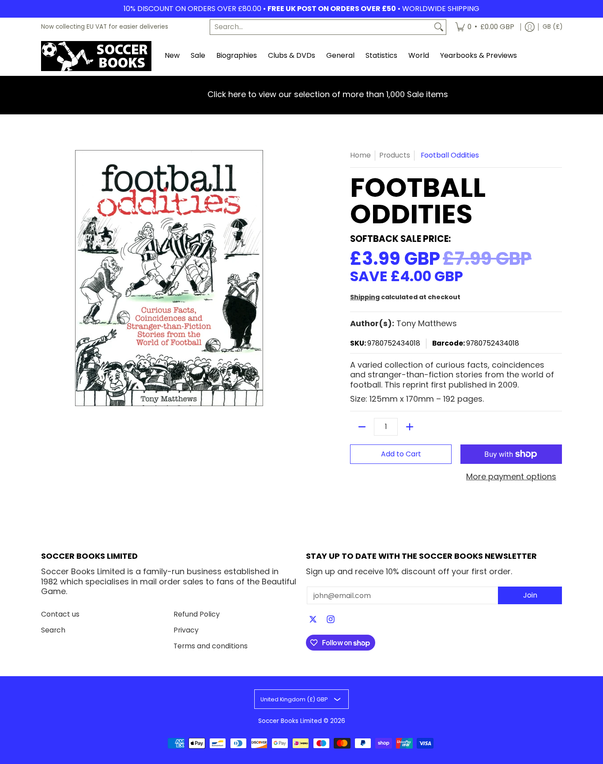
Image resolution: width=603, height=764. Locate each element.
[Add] (410, 427)
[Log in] (530, 27)
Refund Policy (196, 614)
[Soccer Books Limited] (96, 56)
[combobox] (321, 27)
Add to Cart (401, 454)
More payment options (511, 477)
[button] (313, 620)
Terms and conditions (210, 646)
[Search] (439, 27)
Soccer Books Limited (290, 721)
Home (360, 155)
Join (530, 595)
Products (394, 155)
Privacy (186, 630)
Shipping (365, 297)
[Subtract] (362, 427)
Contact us (60, 614)
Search (53, 630)
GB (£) (552, 27)
